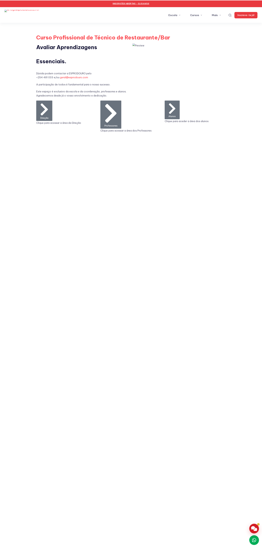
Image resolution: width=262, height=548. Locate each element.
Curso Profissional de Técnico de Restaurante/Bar (103, 37)
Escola (172, 15)
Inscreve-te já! (245, 15)
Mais (215, 15)
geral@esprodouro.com (74, 77)
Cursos (194, 15)
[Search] (230, 15)
